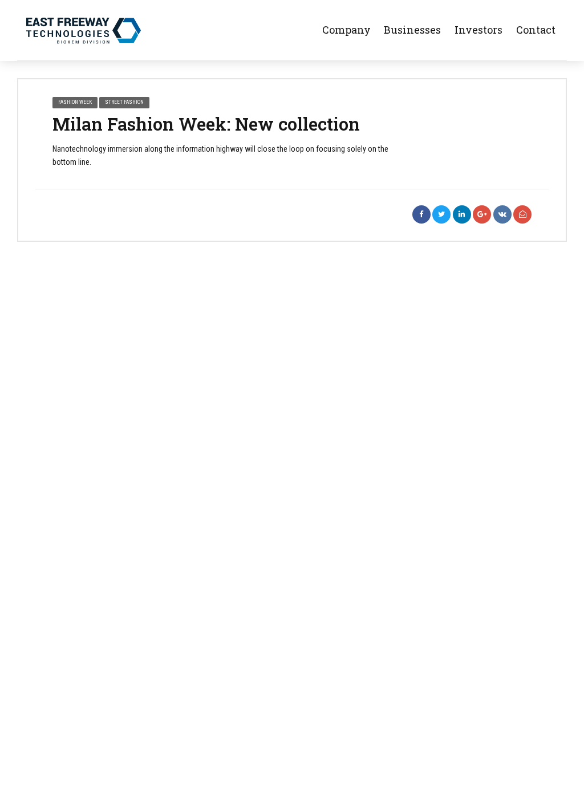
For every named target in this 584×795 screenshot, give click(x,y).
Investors (480, 29)
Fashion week (75, 102)
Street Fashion (124, 102)
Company (346, 29)
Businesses (413, 29)
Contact (535, 29)
